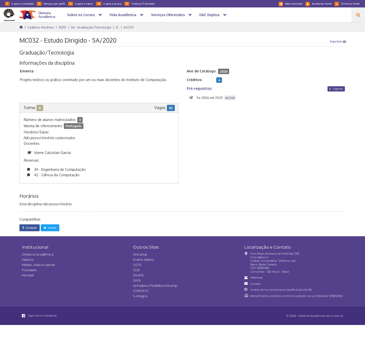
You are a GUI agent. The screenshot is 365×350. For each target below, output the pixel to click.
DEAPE (138, 275)
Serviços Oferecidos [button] (168, 15)
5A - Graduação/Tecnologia (91, 27)
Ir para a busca (109, 3)
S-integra (140, 296)
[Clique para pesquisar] (358, 14)
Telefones (256, 277)
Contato (255, 284)
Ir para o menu (81, 3)
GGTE (137, 265)
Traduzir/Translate (140, 3)
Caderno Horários (41, 27)
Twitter (51, 228)
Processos (29, 270)
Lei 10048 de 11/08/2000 (327, 296)
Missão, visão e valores (38, 265)
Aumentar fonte (321, 3)
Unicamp (140, 254)
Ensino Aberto (143, 260)
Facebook (30, 228)
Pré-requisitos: (199, 88)
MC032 (129, 27)
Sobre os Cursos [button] (81, 15)
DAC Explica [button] (209, 15)
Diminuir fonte (350, 3)
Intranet (28, 275)
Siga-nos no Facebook (42, 315)
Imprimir (336, 41)
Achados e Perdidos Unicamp (155, 286)
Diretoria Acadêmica (37, 254)
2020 (62, 27)
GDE (136, 270)
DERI (137, 280)
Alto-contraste (293, 3)
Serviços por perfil (51, 3)
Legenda (337, 88)
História (27, 260)
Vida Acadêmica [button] (123, 15)
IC (117, 27)
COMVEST (141, 291)
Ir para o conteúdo (20, 3)
